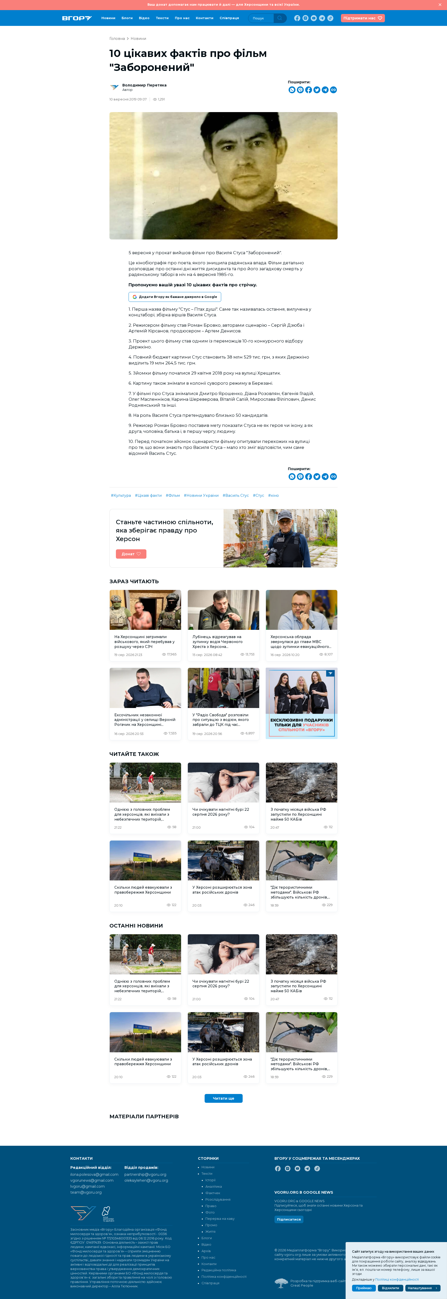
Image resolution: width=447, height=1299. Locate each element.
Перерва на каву (220, 1219)
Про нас (182, 18)
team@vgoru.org (86, 1192)
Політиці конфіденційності (397, 1279)
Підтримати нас (360, 18)
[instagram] (305, 18)
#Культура (121, 495)
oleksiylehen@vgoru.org (146, 1180)
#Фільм (173, 495)
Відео (144, 18)
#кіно (273, 495)
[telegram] (321, 18)
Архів (206, 1251)
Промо (211, 1225)
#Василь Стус (236, 495)
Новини (108, 18)
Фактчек (212, 1193)
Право (211, 1206)
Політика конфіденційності (224, 1277)
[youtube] (313, 18)
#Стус (258, 495)
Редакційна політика (219, 1270)
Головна (117, 38)
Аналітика (213, 1186)
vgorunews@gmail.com (92, 1180)
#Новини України (201, 495)
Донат (128, 554)
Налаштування (420, 1288)
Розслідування (217, 1199)
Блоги (127, 18)
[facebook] (297, 18)
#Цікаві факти (148, 495)
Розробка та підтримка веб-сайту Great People (318, 1283)
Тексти (162, 18)
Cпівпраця (229, 18)
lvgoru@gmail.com (87, 1186)
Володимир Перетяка (144, 85)
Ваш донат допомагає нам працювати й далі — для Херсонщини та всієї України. (223, 4)
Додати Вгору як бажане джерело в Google (178, 297)
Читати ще (223, 1098)
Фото (210, 1212)
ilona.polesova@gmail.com (94, 1174)
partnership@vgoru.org (145, 1174)
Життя (210, 1232)
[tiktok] (330, 18)
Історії (210, 1180)
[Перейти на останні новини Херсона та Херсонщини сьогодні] (77, 18)
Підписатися (289, 1219)
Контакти (204, 18)
